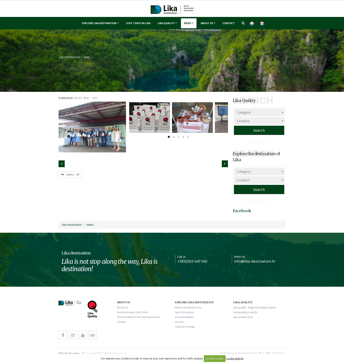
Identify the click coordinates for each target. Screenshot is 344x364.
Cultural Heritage (185, 326)
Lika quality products (245, 312)
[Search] (243, 23)
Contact (229, 23)
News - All (71, 174)
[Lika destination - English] (251, 23)
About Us (207, 23)
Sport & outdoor (184, 312)
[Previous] (62, 163)
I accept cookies (215, 358)
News (187, 23)
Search (259, 130)
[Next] (225, 163)
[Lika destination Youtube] (83, 335)
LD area (179, 322)
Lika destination (69, 57)
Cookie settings (234, 358)
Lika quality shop (243, 317)
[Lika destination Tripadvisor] (93, 335)
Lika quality (166, 23)
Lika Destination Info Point (132, 312)
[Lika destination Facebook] (63, 335)
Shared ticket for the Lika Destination (138, 317)
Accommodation (184, 317)
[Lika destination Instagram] (73, 335)
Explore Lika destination (99, 23)
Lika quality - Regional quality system (254, 307)
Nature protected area (188, 307)
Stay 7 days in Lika (138, 23)
